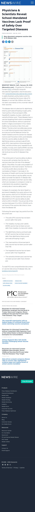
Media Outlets (6, 441)
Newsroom (5, 435)
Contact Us (5, 448)
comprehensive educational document (18, 94)
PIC (9, 89)
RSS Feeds (5, 439)
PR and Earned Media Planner (10, 437)
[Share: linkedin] (9, 41)
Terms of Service (7, 467)
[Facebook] (2, 464)
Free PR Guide (27, 381)
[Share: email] (12, 41)
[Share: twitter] (6, 41)
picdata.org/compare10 (10, 271)
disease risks (18, 280)
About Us (4, 417)
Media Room (5, 406)
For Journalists (6, 432)
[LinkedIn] (7, 464)
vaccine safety (6, 285)
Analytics (4, 404)
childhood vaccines (8, 280)
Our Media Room (6, 424)
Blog (3, 419)
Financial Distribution (8, 393)
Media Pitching (6, 399)
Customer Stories (7, 422)
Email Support (6, 450)
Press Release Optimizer (9, 411)
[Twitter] (5, 464)
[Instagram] (10, 464)
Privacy (16, 467)
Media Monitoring (7, 402)
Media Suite (5, 395)
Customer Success (7, 408)
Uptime (22, 467)
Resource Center (6, 430)
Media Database (6, 397)
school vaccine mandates (21, 283)
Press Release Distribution (9, 391)
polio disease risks (7, 283)
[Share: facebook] (3, 41)
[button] (32, 2)
